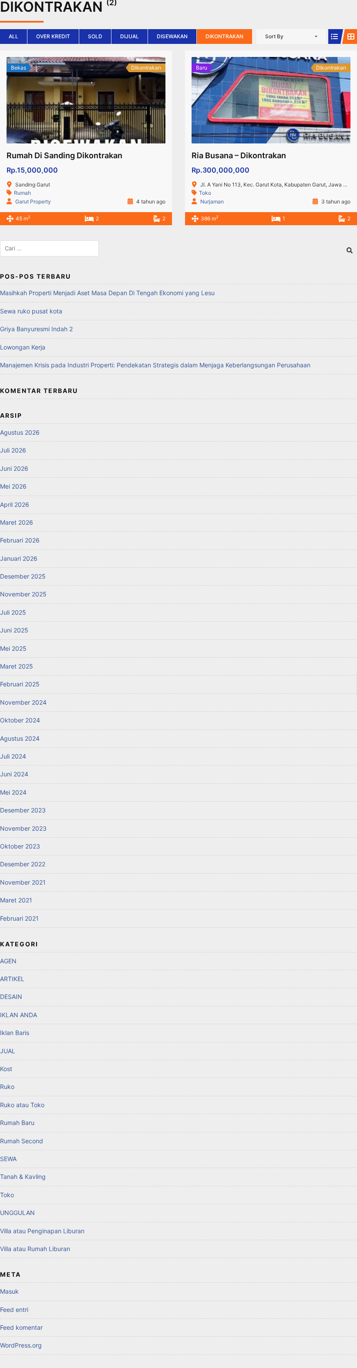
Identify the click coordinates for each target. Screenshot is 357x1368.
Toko (205, 193)
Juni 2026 (14, 468)
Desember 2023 (23, 810)
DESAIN (11, 996)
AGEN (8, 961)
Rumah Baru (17, 1122)
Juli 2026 (13, 450)
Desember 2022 (22, 864)
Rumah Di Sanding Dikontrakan (64, 155)
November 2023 (23, 828)
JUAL (7, 1051)
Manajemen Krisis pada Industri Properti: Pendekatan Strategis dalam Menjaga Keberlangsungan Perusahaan (155, 365)
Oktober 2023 (20, 846)
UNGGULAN (17, 1212)
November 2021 (23, 882)
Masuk (9, 1291)
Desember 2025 (23, 576)
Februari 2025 (20, 684)
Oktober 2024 (20, 720)
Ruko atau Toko (22, 1104)
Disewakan (172, 36)
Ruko (7, 1086)
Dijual (129, 36)
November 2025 (23, 594)
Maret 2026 (16, 522)
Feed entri (14, 1309)
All (13, 36)
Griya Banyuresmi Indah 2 (36, 329)
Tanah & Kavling (23, 1176)
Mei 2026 (13, 486)
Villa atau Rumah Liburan (35, 1248)
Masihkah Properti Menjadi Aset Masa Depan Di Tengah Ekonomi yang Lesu (107, 292)
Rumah (22, 193)
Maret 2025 (16, 666)
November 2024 (23, 702)
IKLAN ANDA (18, 1015)
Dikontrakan (224, 36)
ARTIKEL (12, 978)
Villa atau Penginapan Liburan (42, 1231)
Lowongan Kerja (22, 347)
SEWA (8, 1158)
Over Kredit (53, 36)
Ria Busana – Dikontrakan (239, 155)
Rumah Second (21, 1141)
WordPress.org (21, 1345)
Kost (6, 1068)
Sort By (274, 36)
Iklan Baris (14, 1032)
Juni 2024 (14, 774)
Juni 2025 (14, 630)
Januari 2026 (18, 558)
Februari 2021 (19, 918)
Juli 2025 (13, 612)
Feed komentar (21, 1327)
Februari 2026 (20, 540)
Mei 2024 (13, 792)
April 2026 (14, 504)
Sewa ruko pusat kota (31, 311)
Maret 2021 (16, 900)
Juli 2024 (13, 756)
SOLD (95, 36)
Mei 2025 (13, 648)
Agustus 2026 (20, 432)
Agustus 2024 (20, 738)
